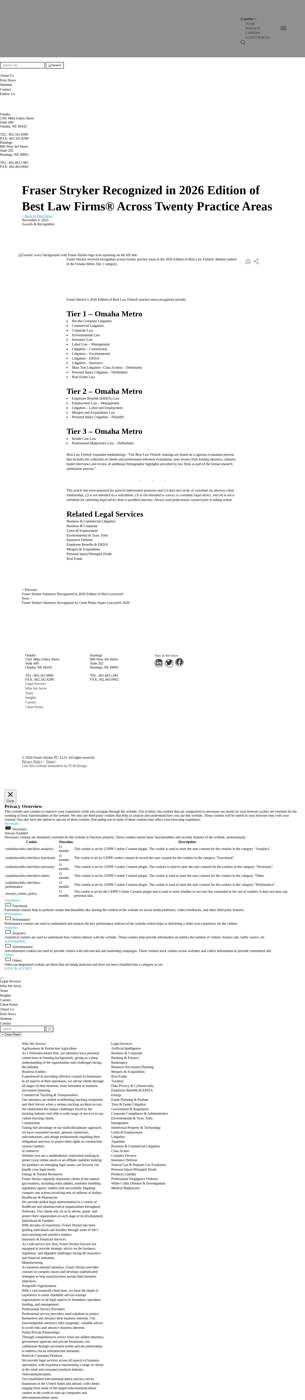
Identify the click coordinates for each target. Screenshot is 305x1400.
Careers (30, 702)
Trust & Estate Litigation (128, 1104)
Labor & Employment (82, 531)
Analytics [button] (11, 927)
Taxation (117, 1081)
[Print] (248, 263)
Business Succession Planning (132, 1067)
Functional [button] (11, 900)
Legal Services (35, 684)
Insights (30, 697)
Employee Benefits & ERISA (87, 544)
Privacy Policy (32, 761)
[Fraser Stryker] (35, 29)
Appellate (118, 1141)
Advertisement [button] (14, 941)
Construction (62, 1134)
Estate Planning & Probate (129, 1100)
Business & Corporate (82, 526)
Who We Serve (36, 688)
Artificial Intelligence (126, 1048)
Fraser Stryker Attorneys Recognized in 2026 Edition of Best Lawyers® (72, 594)
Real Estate (74, 558)
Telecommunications (60, 1385)
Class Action (120, 1151)
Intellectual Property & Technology (136, 1127)
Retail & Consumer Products (62, 1362)
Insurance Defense (80, 540)
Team (29, 693)
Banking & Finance (125, 1058)
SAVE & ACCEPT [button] (18, 968)
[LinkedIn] (2, 99)
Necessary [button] (11, 823)
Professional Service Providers (62, 1318)
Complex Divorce (123, 1155)
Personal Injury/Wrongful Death (89, 554)
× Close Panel (11, 1034)
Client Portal (34, 707)
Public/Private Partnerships (63, 1341)
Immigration (119, 1123)
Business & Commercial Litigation (91, 521)
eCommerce (62, 1160)
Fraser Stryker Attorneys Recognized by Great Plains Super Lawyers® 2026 (76, 603)
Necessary (19, 829)
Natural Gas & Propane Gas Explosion (138, 1165)
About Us (7, 75)
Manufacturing (60, 1272)
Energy (116, 1095)
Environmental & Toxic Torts (87, 535)
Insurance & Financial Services (61, 1248)
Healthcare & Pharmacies (62, 1206)
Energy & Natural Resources (62, 1183)
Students (6, 85)
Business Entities (63, 1081)
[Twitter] (2, 104)
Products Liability (123, 1174)
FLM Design (77, 766)
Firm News (8, 80)
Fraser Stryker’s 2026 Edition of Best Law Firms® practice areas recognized (120, 299)
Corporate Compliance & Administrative (139, 1113)
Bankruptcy (119, 1062)
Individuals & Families (60, 1227)
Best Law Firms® (79, 454)
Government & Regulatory (130, 1109)
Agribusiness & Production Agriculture (61, 1057)
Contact (5, 89)
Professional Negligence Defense (134, 1179)
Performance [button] (13, 914)
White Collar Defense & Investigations (138, 1183)
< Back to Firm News (37, 216)
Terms (50, 761)
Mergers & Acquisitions (83, 549)
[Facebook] (1, 110)
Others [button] (9, 955)
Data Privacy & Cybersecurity (132, 1086)
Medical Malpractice (125, 1188)
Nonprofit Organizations (61, 1295)
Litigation (118, 1137)
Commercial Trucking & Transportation (62, 1106)
